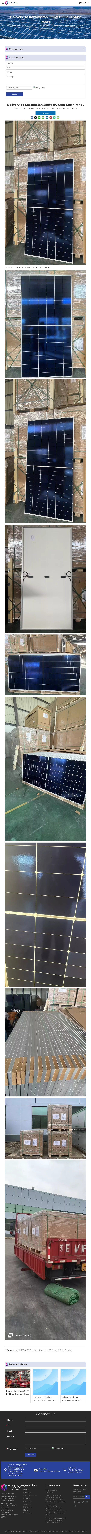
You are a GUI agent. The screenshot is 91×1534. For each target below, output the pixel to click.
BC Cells (52, 1350)
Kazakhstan (11, 1350)
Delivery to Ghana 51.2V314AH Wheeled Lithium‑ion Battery (71, 1399)
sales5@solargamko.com (49, 1471)
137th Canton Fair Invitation (53, 1491)
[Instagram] (74, 1505)
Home (26, 1490)
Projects (26, 1498)
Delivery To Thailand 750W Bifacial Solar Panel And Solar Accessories (45, 1399)
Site (75, 108)
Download (27, 1507)
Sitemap (64, 1531)
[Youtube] (86, 1502)
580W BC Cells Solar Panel (33, 1350)
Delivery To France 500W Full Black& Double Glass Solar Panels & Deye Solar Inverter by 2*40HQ (17, 1392)
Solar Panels (65, 1350)
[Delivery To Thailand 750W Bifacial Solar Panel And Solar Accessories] (45, 1382)
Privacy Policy (53, 1531)
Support (26, 1504)
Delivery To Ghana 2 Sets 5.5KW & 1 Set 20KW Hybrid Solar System (56, 1520)
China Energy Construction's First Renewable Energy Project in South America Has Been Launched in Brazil (56, 1510)
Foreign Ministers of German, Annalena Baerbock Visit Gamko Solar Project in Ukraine (55, 1498)
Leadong (83, 1531)
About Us (27, 1501)
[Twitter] (83, 1502)
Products (27, 1493)
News (25, 1510)
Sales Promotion (30, 1495)
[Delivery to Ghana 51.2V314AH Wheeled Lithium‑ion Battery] (73, 1382)
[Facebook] (75, 1502)
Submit (14, 94)
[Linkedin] (79, 1502)
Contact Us (28, 1513)
